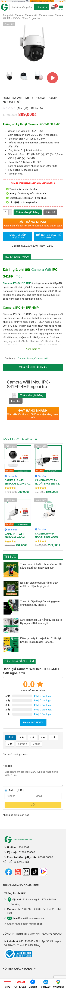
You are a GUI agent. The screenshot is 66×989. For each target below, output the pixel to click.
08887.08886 (45, 857)
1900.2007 (23, 847)
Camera (19, 15)
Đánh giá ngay (33, 722)
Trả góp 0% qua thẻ (48, 236)
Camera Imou (46, 15)
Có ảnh (36, 744)
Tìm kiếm (41, 7)
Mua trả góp (18, 236)
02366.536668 (27, 852)
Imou (18, 276)
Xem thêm (31, 348)
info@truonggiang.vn (32, 918)
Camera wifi (31, 15)
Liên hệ (50, 212)
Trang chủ (8, 15)
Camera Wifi (41, 269)
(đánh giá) (23, 108)
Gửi (33, 804)
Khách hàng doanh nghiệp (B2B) (25, 923)
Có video (22, 744)
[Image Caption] (52, 77)
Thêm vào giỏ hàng (27, 212)
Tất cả (10, 737)
